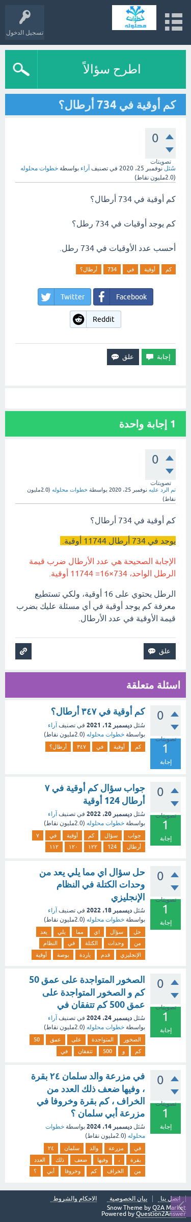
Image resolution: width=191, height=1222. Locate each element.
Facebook (131, 297)
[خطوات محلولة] (134, 17)
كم (169, 269)
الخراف (115, 1171)
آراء (85, 168)
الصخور (132, 1039)
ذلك (60, 1160)
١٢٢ (92, 847)
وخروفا (72, 1171)
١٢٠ (73, 847)
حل (137, 932)
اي (97, 932)
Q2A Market (169, 1207)
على (76, 1039)
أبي (50, 1171)
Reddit (104, 319)
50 (37, 1039)
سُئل (170, 168)
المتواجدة (103, 1039)
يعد (43, 932)
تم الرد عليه (162, 490)
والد (94, 1148)
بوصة (63, 955)
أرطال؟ (88, 269)
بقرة (135, 1160)
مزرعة (116, 1148)
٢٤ (51, 1148)
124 (112, 847)
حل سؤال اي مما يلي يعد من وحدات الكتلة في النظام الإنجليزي (92, 884)
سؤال (111, 835)
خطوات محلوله (105, 734)
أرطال (134, 847)
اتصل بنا (170, 1198)
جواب (134, 835)
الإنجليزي (130, 955)
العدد (39, 1160)
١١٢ (54, 847)
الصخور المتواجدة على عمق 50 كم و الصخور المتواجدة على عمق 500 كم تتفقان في (87, 992)
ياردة (85, 955)
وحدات (116, 943)
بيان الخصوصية (128, 1198)
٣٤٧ (81, 747)
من (137, 943)
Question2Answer (161, 1213)
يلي (62, 932)
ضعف (80, 1160)
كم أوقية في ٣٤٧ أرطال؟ (98, 711)
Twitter (73, 297)
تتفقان (85, 1051)
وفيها (102, 1160)
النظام (50, 943)
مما (80, 932)
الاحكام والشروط (75, 1198)
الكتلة (91, 943)
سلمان (71, 1148)
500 (107, 1051)
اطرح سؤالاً (112, 69)
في (130, 269)
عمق (55, 1039)
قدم (105, 955)
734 (112, 269)
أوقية (149, 269)
